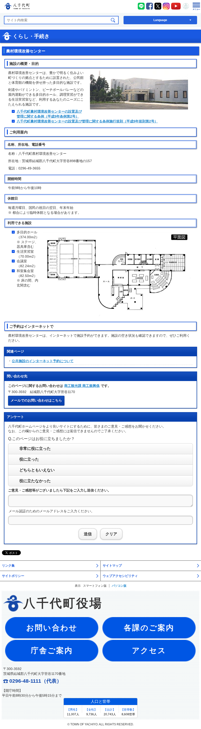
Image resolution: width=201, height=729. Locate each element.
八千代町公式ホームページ (17, 7)
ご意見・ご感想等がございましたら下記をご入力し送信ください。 (59, 490)
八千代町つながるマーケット (185, 6)
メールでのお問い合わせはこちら (36, 400)
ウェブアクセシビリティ (120, 576)
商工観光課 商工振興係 (82, 386)
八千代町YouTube (176, 6)
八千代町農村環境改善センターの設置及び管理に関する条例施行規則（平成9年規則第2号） (87, 121)
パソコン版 (119, 585)
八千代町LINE (141, 6)
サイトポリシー (13, 576)
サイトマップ (112, 565)
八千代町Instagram (166, 6)
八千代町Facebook (149, 6)
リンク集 (8, 565)
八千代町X (157, 6)
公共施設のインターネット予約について (43, 361)
